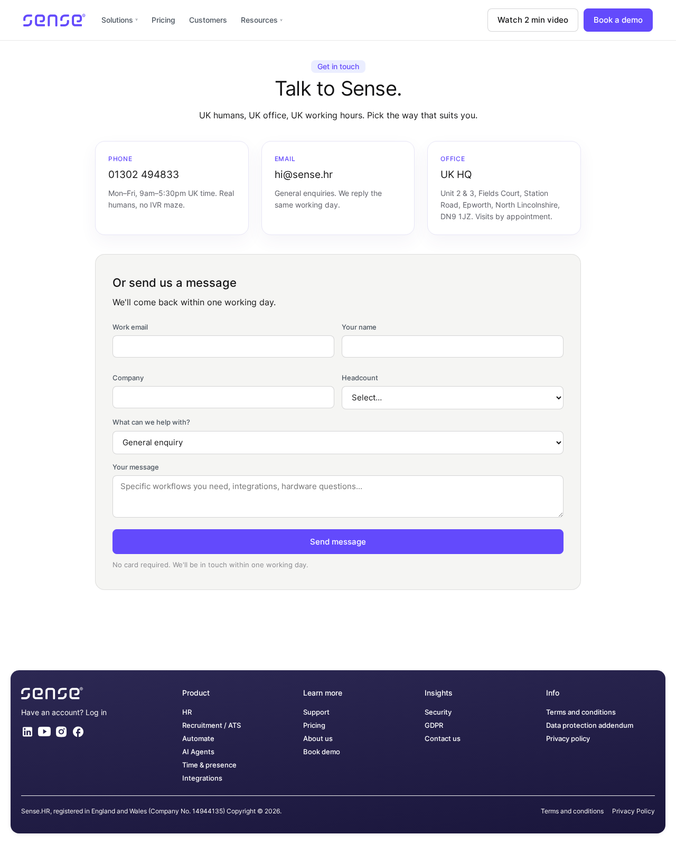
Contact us (443, 739)
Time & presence (209, 765)
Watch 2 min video (532, 20)
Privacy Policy (633, 811)
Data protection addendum (589, 725)
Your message (135, 467)
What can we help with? (151, 422)
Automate (198, 739)
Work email (130, 327)
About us (318, 739)
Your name (359, 327)
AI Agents (198, 752)
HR (187, 712)
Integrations (202, 778)
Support (316, 712)
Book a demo (618, 20)
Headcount (360, 377)
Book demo (321, 752)
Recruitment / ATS (211, 725)
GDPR (434, 725)
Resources (259, 19)
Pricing (163, 19)
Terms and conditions (581, 712)
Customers (208, 19)
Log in (96, 712)
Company (128, 377)
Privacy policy (568, 739)
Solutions (117, 19)
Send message (338, 542)
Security (438, 712)
